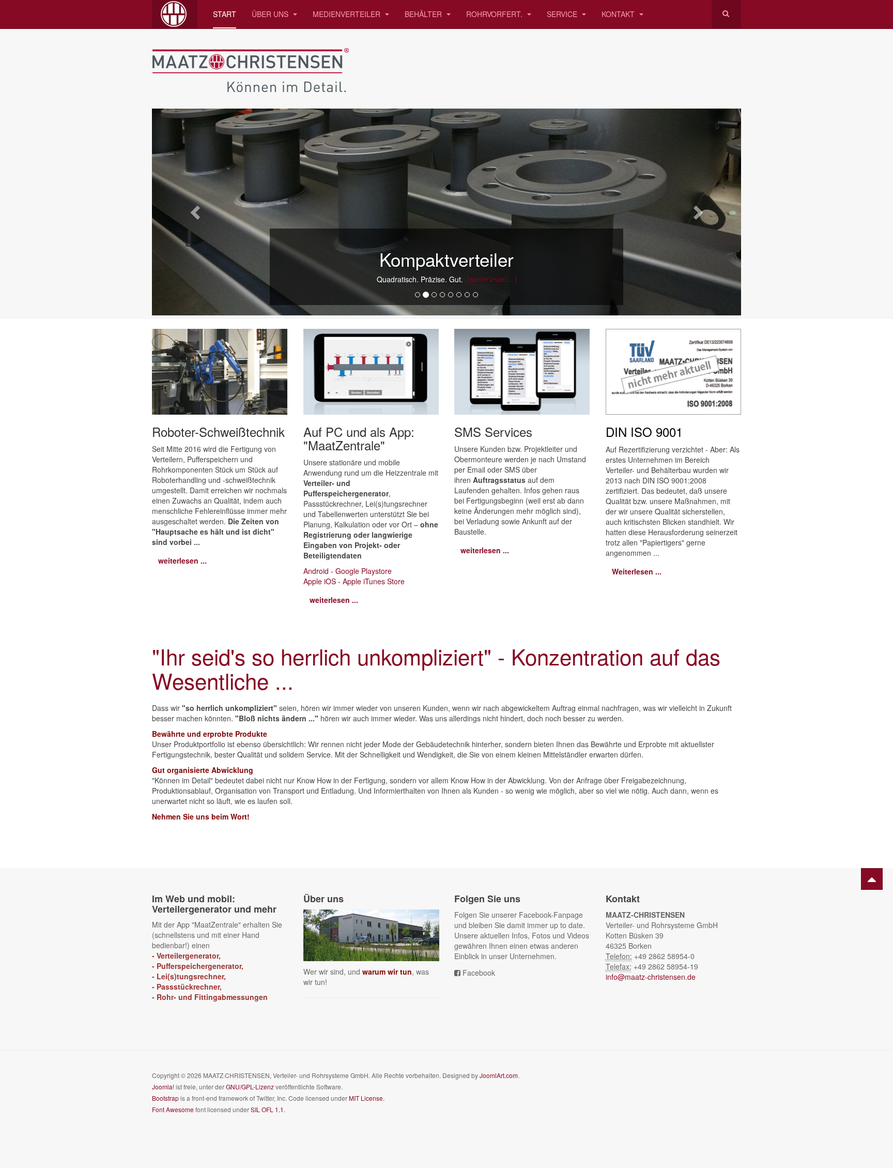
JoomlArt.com (499, 1075)
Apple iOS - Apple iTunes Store (354, 581)
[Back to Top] (872, 879)
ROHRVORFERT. (495, 14)
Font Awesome (173, 1109)
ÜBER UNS (271, 14)
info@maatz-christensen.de (651, 977)
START (224, 14)
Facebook (479, 972)
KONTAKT (619, 14)
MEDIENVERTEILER (347, 14)
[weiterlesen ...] (490, 279)
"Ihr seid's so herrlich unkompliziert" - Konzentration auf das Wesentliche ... (436, 668)
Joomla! (163, 1086)
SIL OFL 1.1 (267, 1109)
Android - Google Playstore (347, 571)
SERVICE (563, 14)
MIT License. (366, 1098)
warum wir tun (387, 971)
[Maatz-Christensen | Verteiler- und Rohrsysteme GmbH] (174, 14)
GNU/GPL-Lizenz (250, 1086)
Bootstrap (165, 1098)
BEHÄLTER (424, 14)
